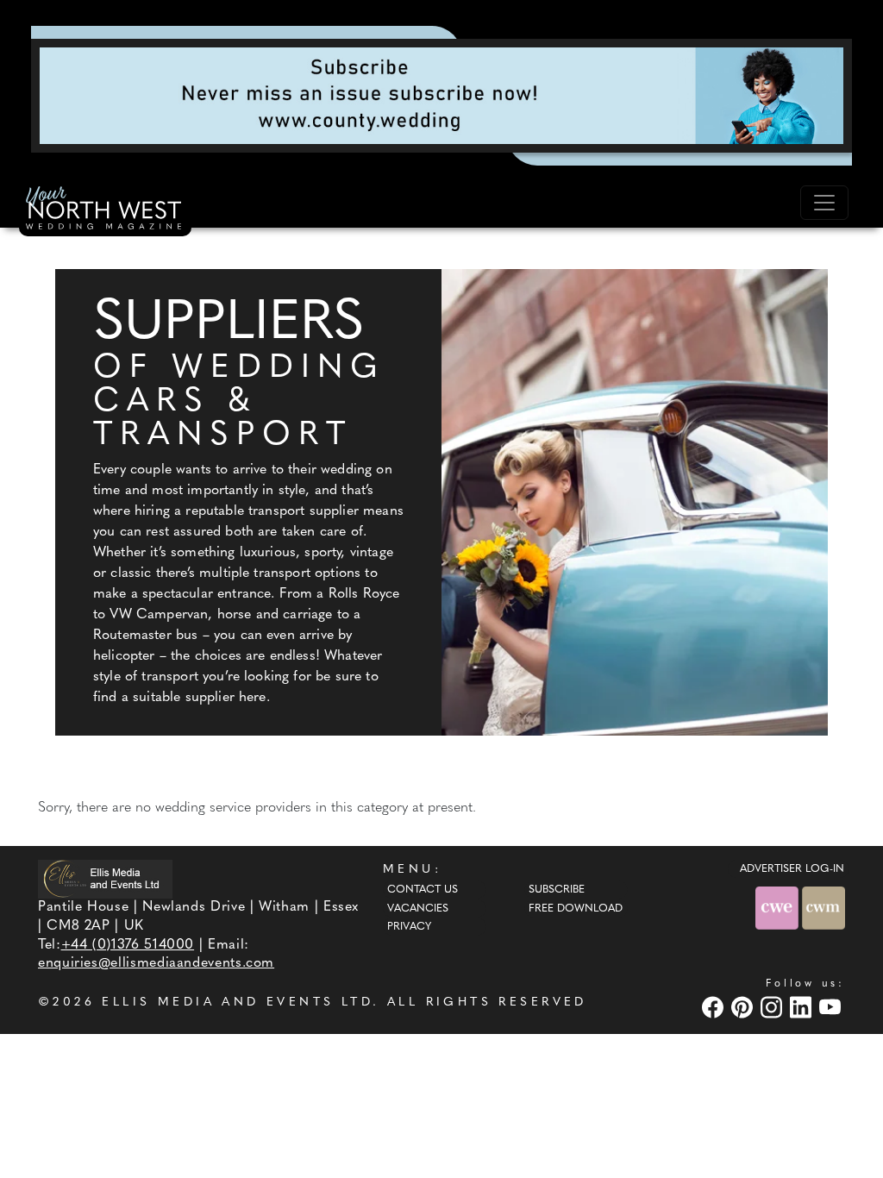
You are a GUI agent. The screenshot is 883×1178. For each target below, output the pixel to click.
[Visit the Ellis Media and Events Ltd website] (105, 879)
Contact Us (422, 890)
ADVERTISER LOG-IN (792, 869)
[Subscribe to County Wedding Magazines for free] (441, 95)
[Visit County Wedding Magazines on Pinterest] (744, 1006)
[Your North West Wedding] (105, 210)
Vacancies (417, 909)
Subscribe (557, 890)
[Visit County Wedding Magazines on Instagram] (773, 1006)
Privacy (409, 927)
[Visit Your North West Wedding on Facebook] (715, 1006)
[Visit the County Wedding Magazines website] (823, 907)
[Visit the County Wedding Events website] (778, 907)
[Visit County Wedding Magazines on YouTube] (832, 1006)
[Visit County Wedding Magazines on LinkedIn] (803, 1006)
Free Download (576, 909)
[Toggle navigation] (824, 202)
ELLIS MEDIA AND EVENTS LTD (237, 1002)
